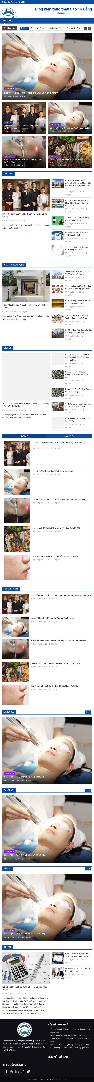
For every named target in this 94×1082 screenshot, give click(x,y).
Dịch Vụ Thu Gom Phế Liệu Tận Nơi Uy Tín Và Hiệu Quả (78, 378)
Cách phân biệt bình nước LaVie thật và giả (77, 408)
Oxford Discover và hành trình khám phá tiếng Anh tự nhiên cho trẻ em (77, 191)
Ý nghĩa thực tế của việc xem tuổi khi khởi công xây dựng (77, 304)
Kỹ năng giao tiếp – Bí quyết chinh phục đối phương (78, 921)
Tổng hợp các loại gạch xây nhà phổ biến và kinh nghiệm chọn (78, 275)
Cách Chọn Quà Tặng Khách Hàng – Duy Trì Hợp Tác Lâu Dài (78, 393)
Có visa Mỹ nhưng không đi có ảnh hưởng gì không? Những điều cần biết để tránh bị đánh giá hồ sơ (78, 172)
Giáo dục (24, 28)
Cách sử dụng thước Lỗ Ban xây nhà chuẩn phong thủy (78, 290)
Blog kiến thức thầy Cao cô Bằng (63, 9)
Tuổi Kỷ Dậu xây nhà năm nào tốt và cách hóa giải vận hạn (78, 260)
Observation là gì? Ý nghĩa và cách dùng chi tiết (76, 221)
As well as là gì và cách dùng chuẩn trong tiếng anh (77, 207)
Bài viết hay (10, 76)
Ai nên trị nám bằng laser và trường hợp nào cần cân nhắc (38, 80)
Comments (69, 424)
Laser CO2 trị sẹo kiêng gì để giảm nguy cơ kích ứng (70, 148)
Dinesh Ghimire (61, 1031)
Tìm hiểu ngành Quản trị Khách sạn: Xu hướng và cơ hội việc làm (55, 28)
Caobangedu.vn (9, 993)
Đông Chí (29, 84)
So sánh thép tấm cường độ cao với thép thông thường (78, 319)
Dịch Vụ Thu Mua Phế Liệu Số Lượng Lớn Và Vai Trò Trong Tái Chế (77, 362)
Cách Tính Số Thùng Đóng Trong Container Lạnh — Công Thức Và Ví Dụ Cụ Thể (25, 392)
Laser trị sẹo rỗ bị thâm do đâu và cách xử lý (69, 116)
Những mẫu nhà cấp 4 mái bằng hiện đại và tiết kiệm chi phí (25, 294)
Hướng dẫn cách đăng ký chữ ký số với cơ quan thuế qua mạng (78, 907)
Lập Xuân (24, 945)
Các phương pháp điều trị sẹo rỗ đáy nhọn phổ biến (56, 544)
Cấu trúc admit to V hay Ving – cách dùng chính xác (77, 236)
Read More (18, 216)
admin (67, 929)
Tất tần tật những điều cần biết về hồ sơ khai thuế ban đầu (24, 940)
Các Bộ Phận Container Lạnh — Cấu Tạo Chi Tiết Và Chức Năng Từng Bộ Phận (77, 345)
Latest (24, 424)
